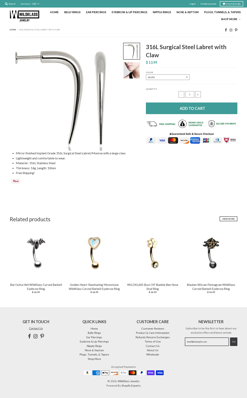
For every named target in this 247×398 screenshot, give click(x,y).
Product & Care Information (152, 332)
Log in (193, 3)
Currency (25, 3)
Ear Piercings (96, 12)
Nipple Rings (162, 12)
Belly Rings (72, 12)
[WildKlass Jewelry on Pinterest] (236, 30)
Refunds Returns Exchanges (152, 337)
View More (228, 219)
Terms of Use (153, 341)
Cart (233, 3)
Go (233, 341)
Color (149, 72)
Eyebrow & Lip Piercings (129, 12)
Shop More (229, 19)
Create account (208, 3)
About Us (152, 350)
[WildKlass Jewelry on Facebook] (226, 30)
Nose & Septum (188, 12)
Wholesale (152, 354)
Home (54, 12)
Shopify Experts (131, 385)
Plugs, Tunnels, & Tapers (222, 12)
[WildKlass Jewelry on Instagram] (230, 30)
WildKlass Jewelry (129, 381)
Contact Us (36, 328)
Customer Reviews (152, 328)
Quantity (151, 89)
